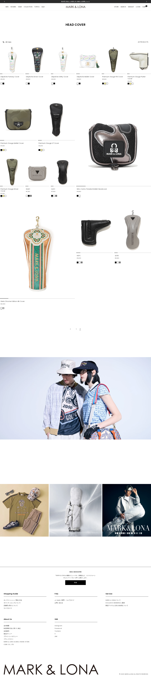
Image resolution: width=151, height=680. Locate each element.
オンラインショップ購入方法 (13, 600)
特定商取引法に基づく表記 (12, 628)
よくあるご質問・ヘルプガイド (64, 600)
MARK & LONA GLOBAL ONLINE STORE (16, 642)
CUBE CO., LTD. (9, 644)
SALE (43, 7)
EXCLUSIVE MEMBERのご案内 (115, 603)
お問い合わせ (59, 603)
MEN (7, 7)
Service (109, 594)
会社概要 (6, 626)
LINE (56, 636)
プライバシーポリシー (11, 636)
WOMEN (13, 7)
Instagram (58, 626)
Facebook (58, 628)
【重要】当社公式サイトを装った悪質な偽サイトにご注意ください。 (75, 1)
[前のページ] (71, 329)
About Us (8, 619)
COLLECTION (28, 7)
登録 (75, 582)
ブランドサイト (9, 639)
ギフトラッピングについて (12, 603)
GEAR (20, 7)
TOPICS (36, 7)
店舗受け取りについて (11, 605)
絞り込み (8, 42)
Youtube (58, 631)
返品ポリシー (8, 634)
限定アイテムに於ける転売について (117, 605)
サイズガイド (8, 608)
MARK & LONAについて (113, 600)
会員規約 (6, 631)
